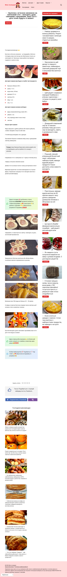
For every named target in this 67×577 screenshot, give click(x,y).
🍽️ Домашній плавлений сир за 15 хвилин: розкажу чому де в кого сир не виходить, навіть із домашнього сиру (52, 127)
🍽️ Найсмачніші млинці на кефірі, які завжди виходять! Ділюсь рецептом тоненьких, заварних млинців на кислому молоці (15, 503)
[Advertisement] (21, 38)
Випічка (24, 3)
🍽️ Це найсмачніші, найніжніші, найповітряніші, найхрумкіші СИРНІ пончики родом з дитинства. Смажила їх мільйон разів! (16, 478)
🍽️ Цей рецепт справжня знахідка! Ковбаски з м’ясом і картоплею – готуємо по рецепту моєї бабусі (52, 97)
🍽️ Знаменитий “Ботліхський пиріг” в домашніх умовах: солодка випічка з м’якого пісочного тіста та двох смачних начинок (16, 529)
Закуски (48, 3)
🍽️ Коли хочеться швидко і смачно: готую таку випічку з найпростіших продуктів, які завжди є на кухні (52, 320)
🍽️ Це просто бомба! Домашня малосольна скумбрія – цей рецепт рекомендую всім (51, 227)
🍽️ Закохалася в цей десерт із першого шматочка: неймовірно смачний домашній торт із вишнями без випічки (51, 66)
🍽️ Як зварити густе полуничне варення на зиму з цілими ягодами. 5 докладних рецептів (52, 255)
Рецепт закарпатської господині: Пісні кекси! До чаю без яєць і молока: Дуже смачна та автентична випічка (15, 453)
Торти (45, 73)
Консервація (25, 7)
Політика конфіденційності (21, 566)
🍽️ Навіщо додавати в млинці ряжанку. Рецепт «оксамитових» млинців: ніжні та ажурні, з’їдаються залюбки (52, 36)
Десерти (30, 3)
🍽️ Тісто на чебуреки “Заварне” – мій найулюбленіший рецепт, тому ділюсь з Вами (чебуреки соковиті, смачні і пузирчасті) (15, 555)
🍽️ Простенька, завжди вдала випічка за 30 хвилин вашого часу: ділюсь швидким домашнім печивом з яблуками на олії (51, 196)
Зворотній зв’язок (9, 566)
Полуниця (46, 261)
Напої (32, 7)
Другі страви (40, 3)
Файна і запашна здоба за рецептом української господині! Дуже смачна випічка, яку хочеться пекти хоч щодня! (15, 428)
